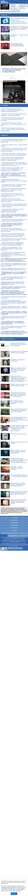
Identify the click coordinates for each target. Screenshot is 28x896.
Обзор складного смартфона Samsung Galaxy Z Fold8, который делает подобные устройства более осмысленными (19, 428)
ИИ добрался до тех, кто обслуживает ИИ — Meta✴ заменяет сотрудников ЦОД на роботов (14, 273)
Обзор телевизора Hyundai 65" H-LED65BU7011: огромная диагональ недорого (18, 410)
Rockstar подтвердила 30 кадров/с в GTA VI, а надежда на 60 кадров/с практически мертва (14, 269)
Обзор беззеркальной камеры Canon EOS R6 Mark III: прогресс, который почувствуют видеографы (19, 419)
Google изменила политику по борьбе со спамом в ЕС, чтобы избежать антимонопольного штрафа (12, 211)
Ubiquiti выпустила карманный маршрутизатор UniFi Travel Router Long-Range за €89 (14, 181)
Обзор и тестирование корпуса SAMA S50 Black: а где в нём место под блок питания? (19, 493)
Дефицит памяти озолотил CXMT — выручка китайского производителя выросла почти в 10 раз (14, 308)
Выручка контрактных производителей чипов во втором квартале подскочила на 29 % (14, 220)
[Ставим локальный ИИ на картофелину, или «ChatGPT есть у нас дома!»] (5, 346)
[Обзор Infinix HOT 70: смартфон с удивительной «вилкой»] (5, 354)
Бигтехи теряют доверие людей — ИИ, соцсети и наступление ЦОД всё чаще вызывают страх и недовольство (12, 169)
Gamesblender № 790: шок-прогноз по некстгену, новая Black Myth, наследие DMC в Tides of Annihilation (18, 394)
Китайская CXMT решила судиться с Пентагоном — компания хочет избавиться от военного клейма (13, 230)
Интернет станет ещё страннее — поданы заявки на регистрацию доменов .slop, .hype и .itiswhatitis (14, 313)
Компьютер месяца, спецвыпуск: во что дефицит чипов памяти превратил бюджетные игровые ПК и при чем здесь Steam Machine (18, 379)
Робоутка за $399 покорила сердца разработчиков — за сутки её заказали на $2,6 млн (13, 124)
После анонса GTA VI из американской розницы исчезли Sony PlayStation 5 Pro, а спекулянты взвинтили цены (12, 159)
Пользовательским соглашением (9, 887)
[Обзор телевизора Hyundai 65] (5, 412)
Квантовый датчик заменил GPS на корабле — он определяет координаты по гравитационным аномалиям (12, 110)
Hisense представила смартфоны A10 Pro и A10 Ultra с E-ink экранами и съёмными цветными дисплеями (13, 278)
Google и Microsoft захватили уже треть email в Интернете (14, 297)
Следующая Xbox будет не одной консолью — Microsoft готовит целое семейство (13, 185)
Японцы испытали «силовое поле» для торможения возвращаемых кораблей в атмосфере (12, 119)
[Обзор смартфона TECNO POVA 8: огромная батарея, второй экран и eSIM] (5, 486)
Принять (14, 893)
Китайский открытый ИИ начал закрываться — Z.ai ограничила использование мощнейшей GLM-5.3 (19, 28)
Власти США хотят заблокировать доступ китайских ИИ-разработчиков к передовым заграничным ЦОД (14, 216)
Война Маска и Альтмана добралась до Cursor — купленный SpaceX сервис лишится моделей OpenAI (13, 129)
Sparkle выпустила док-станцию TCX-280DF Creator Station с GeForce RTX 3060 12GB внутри (13, 318)
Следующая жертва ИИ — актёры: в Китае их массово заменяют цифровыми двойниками (14, 154)
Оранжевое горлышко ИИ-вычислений (17, 360)
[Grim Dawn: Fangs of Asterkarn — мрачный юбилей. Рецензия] (5, 478)
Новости (4, 135)
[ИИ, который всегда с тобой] (5, 436)
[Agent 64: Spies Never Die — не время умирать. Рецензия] (5, 387)
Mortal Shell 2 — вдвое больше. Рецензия (19, 35)
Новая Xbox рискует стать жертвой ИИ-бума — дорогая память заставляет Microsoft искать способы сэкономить (13, 205)
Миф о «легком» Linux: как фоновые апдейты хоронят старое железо (18, 451)
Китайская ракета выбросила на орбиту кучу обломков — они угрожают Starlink (13, 114)
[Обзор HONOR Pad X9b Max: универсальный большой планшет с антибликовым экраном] (5, 502)
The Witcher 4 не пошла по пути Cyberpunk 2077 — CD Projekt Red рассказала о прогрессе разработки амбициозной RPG (14, 260)
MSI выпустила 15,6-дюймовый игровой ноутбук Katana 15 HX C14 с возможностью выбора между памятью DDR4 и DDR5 (13, 235)
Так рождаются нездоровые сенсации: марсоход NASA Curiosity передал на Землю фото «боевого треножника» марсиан (14, 332)
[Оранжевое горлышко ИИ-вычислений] (5, 362)
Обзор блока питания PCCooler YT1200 (19, 442)
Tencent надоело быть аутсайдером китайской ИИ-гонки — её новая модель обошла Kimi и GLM (13, 323)
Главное (4, 15)
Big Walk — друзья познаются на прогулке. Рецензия (17, 468)
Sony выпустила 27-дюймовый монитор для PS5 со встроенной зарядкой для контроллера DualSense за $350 (14, 265)
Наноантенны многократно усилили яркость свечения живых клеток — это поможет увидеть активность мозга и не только (14, 164)
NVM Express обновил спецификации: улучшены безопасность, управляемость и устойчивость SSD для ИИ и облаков (12, 244)
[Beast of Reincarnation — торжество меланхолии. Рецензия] (5, 403)
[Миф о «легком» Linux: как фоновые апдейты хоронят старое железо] (5, 453)
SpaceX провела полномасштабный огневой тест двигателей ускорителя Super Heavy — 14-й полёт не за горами (14, 150)
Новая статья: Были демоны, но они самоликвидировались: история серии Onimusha (11, 249)
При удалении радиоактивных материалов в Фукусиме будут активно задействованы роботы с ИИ (14, 141)
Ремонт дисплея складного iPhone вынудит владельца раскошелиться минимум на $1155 (11, 225)
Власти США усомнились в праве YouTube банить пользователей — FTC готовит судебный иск (13, 327)
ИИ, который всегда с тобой (18, 434)
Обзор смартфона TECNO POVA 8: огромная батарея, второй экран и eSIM (18, 484)
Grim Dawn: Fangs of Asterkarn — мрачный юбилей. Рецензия (18, 475)
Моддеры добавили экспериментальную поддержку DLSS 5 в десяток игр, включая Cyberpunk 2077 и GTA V (12, 283)
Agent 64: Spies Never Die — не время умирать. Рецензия (19, 385)
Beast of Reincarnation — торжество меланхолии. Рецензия (17, 402)
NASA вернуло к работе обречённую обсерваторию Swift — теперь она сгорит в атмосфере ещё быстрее (12, 195)
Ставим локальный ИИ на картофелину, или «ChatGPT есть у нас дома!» (18, 344)
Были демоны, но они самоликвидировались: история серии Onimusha (17, 44)
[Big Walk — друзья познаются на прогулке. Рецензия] (5, 469)
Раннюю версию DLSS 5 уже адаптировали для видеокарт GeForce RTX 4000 (13, 239)
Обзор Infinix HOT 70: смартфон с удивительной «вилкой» (19, 352)
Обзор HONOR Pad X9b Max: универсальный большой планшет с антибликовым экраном (18, 501)
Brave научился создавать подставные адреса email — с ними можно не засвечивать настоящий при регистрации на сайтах (13, 175)
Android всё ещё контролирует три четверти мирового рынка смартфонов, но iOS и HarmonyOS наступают (13, 190)
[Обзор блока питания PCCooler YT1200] (5, 445)
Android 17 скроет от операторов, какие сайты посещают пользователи (13, 287)
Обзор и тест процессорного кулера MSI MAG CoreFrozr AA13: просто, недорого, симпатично (18, 369)
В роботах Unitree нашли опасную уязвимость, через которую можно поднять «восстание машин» (12, 200)
